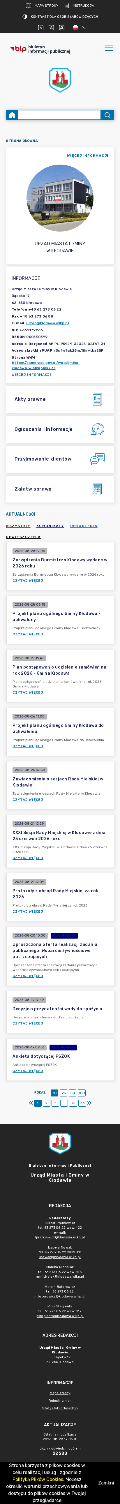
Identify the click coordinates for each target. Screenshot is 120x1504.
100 (82, 1093)
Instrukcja (83, 5)
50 (72, 1093)
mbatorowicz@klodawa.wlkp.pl (59, 1296)
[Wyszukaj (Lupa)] (107, 114)
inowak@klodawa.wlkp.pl (60, 1257)
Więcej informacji (31, 375)
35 (73, 1103)
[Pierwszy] (31, 1103)
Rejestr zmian (60, 1401)
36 (82, 1103)
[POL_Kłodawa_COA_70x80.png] (60, 80)
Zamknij (107, 1483)
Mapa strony (46, 5)
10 (55, 1093)
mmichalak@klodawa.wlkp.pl (60, 1277)
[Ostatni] (89, 1103)
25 (63, 1093)
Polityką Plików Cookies (38, 1479)
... (64, 1103)
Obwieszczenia (23, 537)
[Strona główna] (12, 115)
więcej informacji (87, 156)
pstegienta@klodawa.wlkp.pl (60, 1316)
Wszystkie (18, 526)
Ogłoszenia (84, 526)
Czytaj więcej (28, 581)
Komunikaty (50, 526)
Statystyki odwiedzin (60, 1408)
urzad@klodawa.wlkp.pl (47, 323)
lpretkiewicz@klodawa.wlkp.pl (60, 1237)
